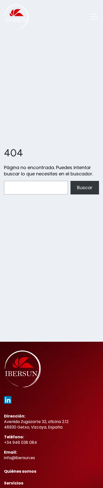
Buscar (84, 187)
